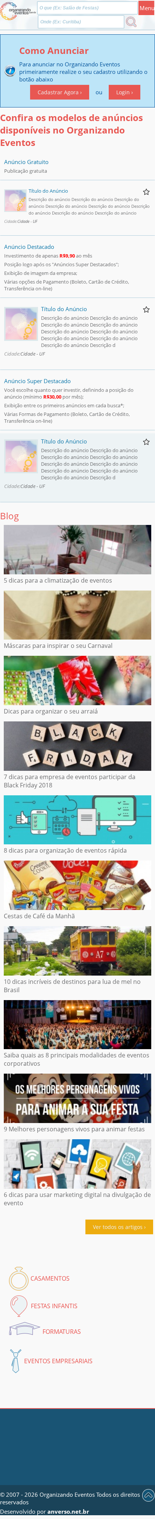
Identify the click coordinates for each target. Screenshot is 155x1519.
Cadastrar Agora (58, 92)
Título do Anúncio (48, 190)
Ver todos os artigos (118, 1227)
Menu (147, 8)
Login (123, 92)
